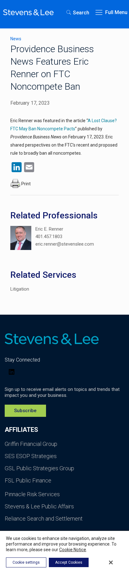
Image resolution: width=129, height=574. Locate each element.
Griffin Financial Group (31, 444)
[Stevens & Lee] (28, 12)
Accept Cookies (68, 562)
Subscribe (25, 410)
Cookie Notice (72, 549)
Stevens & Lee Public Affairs (39, 506)
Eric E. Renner (49, 229)
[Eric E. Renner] (20, 239)
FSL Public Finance (28, 480)
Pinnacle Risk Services (32, 494)
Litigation (19, 289)
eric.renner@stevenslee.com (64, 244)
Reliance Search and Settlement (44, 518)
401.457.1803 (48, 236)
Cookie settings (26, 562)
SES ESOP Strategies (31, 456)
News (15, 38)
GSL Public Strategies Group (39, 468)
